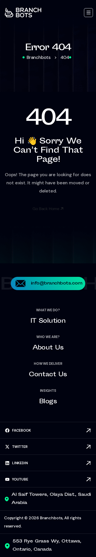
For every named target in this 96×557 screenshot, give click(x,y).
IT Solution (48, 321)
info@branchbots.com (56, 283)
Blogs (48, 402)
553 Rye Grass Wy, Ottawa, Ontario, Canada (47, 545)
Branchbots (51, 518)
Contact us (48, 375)
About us (48, 348)
